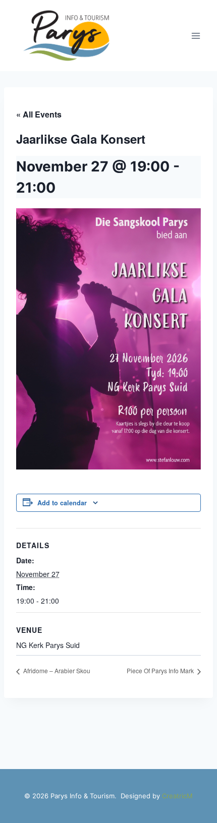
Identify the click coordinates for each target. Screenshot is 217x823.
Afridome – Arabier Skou (56, 670)
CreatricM (177, 796)
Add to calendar (62, 502)
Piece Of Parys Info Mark (161, 670)
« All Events (39, 114)
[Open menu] (195, 35)
